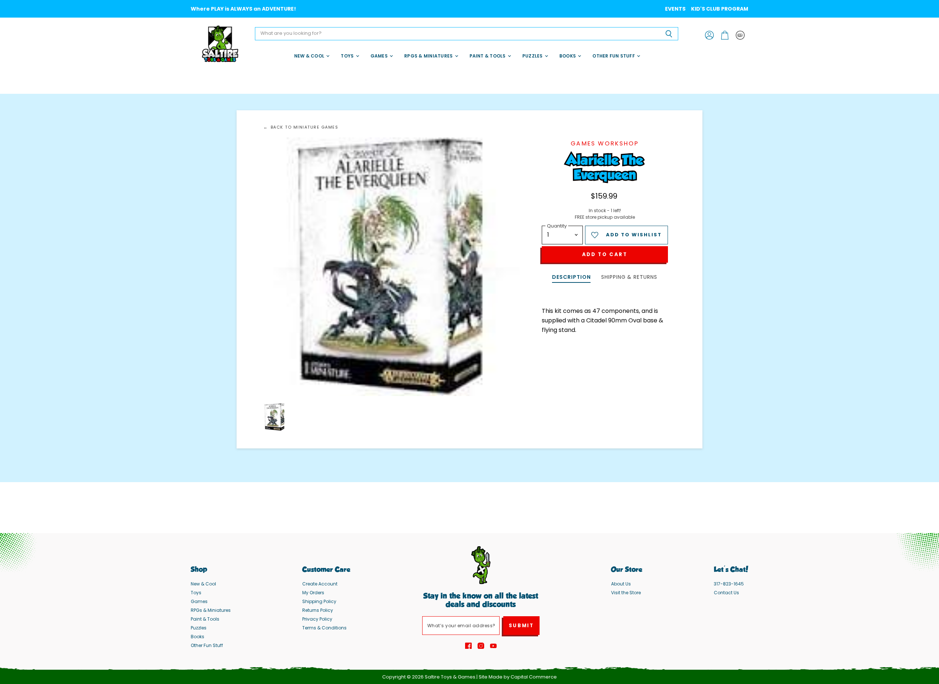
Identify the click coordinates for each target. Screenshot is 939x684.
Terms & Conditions (324, 628)
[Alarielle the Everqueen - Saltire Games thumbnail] (274, 417)
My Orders (313, 592)
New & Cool (310, 56)
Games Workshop (605, 143)
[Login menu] (740, 35)
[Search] (668, 33)
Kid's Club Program (719, 8)
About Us (621, 584)
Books (568, 56)
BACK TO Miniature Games (305, 127)
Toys (348, 56)
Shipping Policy (319, 601)
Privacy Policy (317, 619)
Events (675, 8)
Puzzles (533, 56)
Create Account (319, 584)
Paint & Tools (488, 56)
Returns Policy (317, 610)
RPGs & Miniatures (429, 56)
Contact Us (726, 592)
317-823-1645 (729, 584)
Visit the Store (626, 592)
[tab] (571, 278)
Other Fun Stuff (614, 56)
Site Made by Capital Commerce (518, 676)
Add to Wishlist (634, 234)
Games (379, 56)
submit (521, 625)
